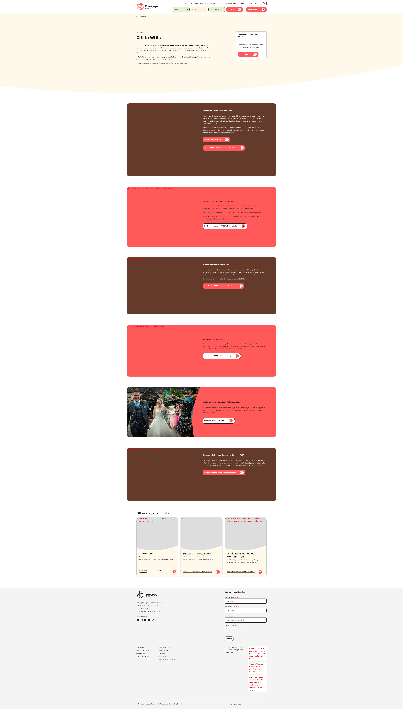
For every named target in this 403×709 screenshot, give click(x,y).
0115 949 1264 (143, 609)
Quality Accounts (164, 647)
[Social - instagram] (141, 620)
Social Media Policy (164, 656)
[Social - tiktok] (152, 620)
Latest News (198, 3)
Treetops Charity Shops (214, 3)
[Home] (147, 6)
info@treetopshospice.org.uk (149, 611)
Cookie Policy (140, 647)
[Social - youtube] (145, 620)
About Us (188, 3)
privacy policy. (241, 628)
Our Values (161, 653)
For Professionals (231, 3)
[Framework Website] (233, 704)
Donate (143, 16)
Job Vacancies (140, 653)
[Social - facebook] (138, 620)
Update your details (142, 656)
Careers (242, 3)
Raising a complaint (142, 650)
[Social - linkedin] (149, 620)
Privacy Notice (163, 650)
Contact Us (252, 3)
